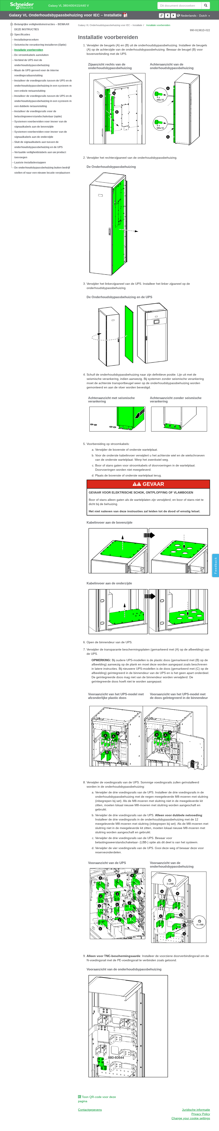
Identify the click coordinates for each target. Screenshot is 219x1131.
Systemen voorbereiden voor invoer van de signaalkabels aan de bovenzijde (40, 124)
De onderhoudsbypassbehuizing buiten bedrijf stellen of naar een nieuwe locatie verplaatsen (42, 170)
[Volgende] (173, 15)
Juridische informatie (196, 1109)
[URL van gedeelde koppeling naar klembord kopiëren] (161, 15)
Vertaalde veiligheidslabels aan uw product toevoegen (40, 155)
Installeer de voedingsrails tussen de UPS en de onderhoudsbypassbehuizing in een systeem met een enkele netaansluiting (44, 85)
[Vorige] (167, 15)
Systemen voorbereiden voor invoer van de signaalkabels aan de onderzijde (40, 134)
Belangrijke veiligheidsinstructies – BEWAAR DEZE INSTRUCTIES (41, 27)
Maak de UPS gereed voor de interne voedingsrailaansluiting (36, 73)
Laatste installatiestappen (30, 162)
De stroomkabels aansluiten (31, 55)
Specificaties (22, 34)
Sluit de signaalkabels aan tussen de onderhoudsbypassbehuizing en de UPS (38, 145)
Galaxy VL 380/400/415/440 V (68, 5)
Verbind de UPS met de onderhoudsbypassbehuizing (31, 63)
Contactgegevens (90, 1109)
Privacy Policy (200, 1114)
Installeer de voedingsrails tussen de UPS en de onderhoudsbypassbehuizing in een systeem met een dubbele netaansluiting (44, 101)
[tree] (40, 98)
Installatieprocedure (26, 39)
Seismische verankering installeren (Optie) (40, 44)
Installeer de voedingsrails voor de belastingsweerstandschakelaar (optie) (38, 114)
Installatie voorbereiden (28, 49)
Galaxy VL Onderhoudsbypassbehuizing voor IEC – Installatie (66, 15)
